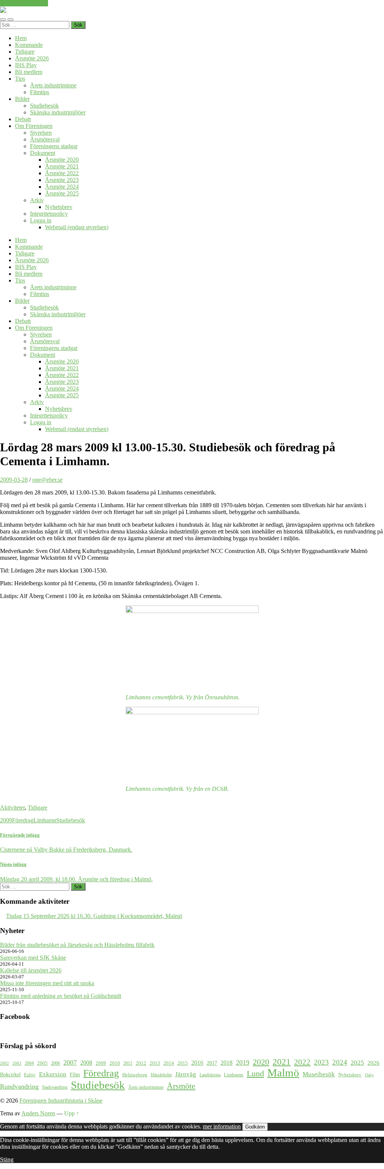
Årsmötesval (45, 139)
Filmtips (39, 92)
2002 (4, 1063)
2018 (226, 1062)
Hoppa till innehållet (24, 3)
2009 (6, 820)
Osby (369, 1075)
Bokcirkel (10, 1074)
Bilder (22, 99)
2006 (55, 1063)
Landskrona (210, 1075)
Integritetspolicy (49, 213)
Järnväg (185, 1074)
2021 (282, 1062)
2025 (357, 1062)
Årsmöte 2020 (62, 159)
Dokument (42, 153)
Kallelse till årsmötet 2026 (31, 970)
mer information (222, 1126)
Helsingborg (134, 1074)
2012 (141, 1063)
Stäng (7, 1159)
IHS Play (26, 65)
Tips (20, 78)
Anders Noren (38, 1113)
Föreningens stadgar (54, 146)
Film (75, 1074)
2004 (29, 1063)
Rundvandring (19, 1086)
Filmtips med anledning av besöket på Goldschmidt (60, 996)
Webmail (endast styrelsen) (76, 227)
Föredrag (22, 820)
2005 (42, 1063)
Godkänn (255, 1127)
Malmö (283, 1073)
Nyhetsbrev (58, 207)
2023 (321, 1062)
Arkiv (37, 200)
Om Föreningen (33, 126)
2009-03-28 (14, 479)
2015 (182, 1063)
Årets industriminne (53, 85)
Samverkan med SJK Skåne (33, 957)
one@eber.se (47, 479)
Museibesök (319, 1074)
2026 (374, 1063)
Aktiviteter (12, 807)
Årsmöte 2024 (62, 186)
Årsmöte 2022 (62, 173)
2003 (16, 1063)
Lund (255, 1073)
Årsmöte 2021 (62, 166)
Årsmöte (181, 1086)
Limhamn (44, 820)
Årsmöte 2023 (62, 180)
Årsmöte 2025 (62, 193)
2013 (155, 1063)
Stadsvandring (55, 1087)
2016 (197, 1062)
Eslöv (30, 1074)
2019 (242, 1062)
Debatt (23, 119)
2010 (115, 1063)
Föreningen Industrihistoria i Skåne (61, 1100)
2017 (212, 1063)
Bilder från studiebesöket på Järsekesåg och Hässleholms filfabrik (77, 945)
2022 (302, 1062)
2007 (70, 1062)
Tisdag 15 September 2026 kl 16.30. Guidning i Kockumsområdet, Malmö (94, 916)
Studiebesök (44, 105)
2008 (86, 1062)
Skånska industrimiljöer (58, 112)
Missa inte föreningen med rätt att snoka (47, 983)
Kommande (29, 45)
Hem (21, 38)
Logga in (40, 220)
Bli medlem (28, 72)
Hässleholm (161, 1075)
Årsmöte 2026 (32, 58)
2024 (339, 1062)
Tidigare (24, 51)
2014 (169, 1063)
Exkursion (52, 1074)
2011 (127, 1063)
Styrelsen (41, 132)
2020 (261, 1062)
